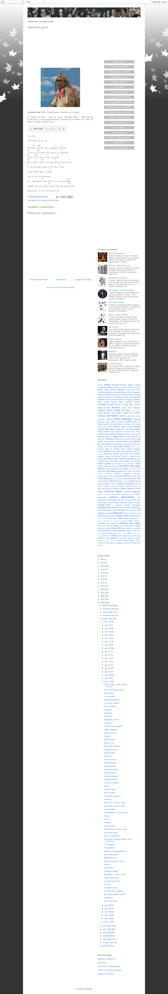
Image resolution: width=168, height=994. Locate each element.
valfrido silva (106, 536)
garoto (106, 441)
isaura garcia (126, 451)
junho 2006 (107, 929)
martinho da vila (134, 481)
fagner (116, 436)
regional (117, 512)
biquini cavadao (104, 408)
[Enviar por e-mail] (61, 196)
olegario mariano (107, 502)
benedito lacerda (106, 404)
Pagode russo (109, 740)
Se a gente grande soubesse (115, 894)
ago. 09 (108, 675)
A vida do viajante (111, 776)
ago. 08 (108, 678)
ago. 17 (108, 652)
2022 (103, 566)
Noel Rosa (112, 351)
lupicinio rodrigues (122, 474)
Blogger (89, 989)
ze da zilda (108, 543)
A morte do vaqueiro (111, 703)
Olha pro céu (109, 743)
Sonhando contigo (111, 871)
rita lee (112, 516)
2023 (103, 563)
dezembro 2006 (109, 606)
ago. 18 (108, 648)
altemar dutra (126, 392)
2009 (103, 593)
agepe (109, 387)
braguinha (136, 408)
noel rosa (111, 500)
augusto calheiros (133, 400)
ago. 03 (108, 915)
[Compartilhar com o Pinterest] (71, 196)
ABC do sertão (109, 793)
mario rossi (123, 481)
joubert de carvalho (132, 461)
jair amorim (124, 454)
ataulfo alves (121, 400)
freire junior (124, 439)
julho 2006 (107, 926)
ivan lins (136, 451)
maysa (106, 484)
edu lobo (110, 429)
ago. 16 (108, 655)
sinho (115, 526)
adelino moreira (111, 385)
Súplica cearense (110, 730)
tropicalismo (112, 533)
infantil (107, 451)
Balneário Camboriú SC (107, 959)
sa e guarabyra (114, 521)
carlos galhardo (104, 413)
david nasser (109, 424)
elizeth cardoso (104, 432)
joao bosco (108, 459)
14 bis (100, 385)
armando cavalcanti (129, 397)
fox (103, 439)
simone (109, 526)
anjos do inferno (122, 395)
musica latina (113, 491)
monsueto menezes (110, 486)
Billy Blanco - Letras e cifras (115, 874)
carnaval (112, 415)
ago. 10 (108, 672)
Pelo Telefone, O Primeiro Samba (121, 290)
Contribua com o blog (119, 148)
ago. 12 (108, 665)
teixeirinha (116, 528)
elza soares (136, 431)
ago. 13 (108, 662)
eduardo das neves (122, 429)
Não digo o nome (110, 858)
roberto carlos (122, 516)
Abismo (107, 864)
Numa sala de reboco (112, 746)
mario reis (114, 481)
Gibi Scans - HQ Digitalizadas (109, 966)
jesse (138, 456)
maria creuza (117, 478)
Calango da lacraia (111, 769)
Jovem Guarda (119, 128)
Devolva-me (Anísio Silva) (114, 861)
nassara (124, 494)
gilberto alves (127, 441)
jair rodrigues (135, 454)
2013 (103, 579)
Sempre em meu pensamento (115, 851)
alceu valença (117, 390)
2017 (103, 573)
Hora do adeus (109, 753)
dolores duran (126, 427)
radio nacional (131, 510)
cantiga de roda (121, 410)
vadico (129, 533)
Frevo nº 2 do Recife (112, 836)
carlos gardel (116, 413)
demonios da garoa (123, 424)
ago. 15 (108, 658)
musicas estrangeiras (104, 494)
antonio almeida (134, 395)
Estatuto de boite (110, 888)
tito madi (112, 531)
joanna (100, 459)
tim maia (101, 531)
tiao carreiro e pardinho (131, 528)
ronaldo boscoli (134, 516)
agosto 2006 (107, 619)
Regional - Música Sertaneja (119, 138)
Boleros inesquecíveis (117, 253)
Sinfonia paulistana (111, 878)
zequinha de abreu (129, 543)
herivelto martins (122, 446)
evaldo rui (108, 437)
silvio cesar (102, 526)
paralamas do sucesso (108, 507)
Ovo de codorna (110, 706)
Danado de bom (110, 763)
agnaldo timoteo (118, 387)
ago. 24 (108, 635)
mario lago (136, 479)
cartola (122, 416)
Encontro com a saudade (113, 891)
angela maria (110, 395)
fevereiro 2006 (108, 943)
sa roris (124, 521)
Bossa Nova (119, 87)
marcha (126, 476)
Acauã (106, 786)
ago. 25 (108, 632)
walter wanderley (110, 540)
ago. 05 (108, 908)
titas (107, 530)
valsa (113, 535)
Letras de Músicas (119, 133)
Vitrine (106, 819)
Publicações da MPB (119, 67)
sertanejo (123, 523)
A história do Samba (116, 302)
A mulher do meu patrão (113, 726)
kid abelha (136, 464)
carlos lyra (127, 413)
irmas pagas (116, 451)
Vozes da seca (109, 789)
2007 (103, 599)
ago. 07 (108, 682)
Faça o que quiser (111, 832)
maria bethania (105, 478)
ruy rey (105, 521)
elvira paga (115, 431)
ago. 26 (108, 628)
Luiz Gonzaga (74, 112)
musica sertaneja (132, 491)
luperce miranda (105, 473)
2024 (103, 559)
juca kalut (127, 464)
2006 (103, 603)
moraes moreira (125, 486)
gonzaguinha (106, 444)
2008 (103, 596)
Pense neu (108, 716)
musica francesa (113, 489)
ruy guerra (134, 518)
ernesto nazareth (129, 434)
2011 (103, 586)
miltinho (113, 484)
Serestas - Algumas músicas (119, 266)
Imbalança (108, 710)
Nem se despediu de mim (114, 690)
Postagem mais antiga (82, 280)
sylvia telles (123, 526)
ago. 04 (108, 912)
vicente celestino (123, 536)
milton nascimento (126, 483)
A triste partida (109, 696)
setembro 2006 (108, 616)
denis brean (136, 424)
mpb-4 (104, 489)
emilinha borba (103, 434)
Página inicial (61, 280)
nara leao (116, 494)
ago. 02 (108, 918)
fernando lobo (125, 437)
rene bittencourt (104, 516)
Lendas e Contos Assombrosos (110, 970)
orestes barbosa (120, 503)
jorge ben (109, 461)
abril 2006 (107, 936)
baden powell (103, 402)
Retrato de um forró (111, 720)
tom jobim (121, 530)
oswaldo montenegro (132, 505)
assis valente (111, 400)
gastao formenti (115, 441)
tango (137, 526)
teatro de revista (104, 528)
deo (99, 427)
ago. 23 (108, 638)
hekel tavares (109, 446)
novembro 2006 (109, 609)
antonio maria (103, 397)
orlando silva (104, 505)
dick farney (107, 427)
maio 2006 (107, 933)
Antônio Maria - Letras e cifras (115, 829)
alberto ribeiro (103, 390)
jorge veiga (118, 461)
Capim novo (108, 723)
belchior (137, 402)
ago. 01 (108, 922)
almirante (117, 392)
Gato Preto (102, 963)
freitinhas (133, 439)
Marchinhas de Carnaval (118, 278)
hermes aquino (135, 446)
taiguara (131, 526)
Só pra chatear (109, 809)
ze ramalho (117, 543)
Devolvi (107, 816)
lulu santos (136, 471)
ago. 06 (108, 905)
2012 (103, 583)
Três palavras (109, 848)
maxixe (100, 484)
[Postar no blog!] (64, 196)
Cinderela (107, 823)
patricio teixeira (125, 508)
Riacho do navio (110, 733)
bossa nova (127, 408)
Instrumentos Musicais (119, 122)
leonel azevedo (111, 469)
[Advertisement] (60, 48)
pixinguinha (121, 510)
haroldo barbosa (117, 444)
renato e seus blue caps (131, 513)
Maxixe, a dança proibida (118, 315)
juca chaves (117, 464)
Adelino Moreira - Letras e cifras (116, 813)
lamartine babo (127, 466)
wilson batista (128, 541)
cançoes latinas (135, 410)
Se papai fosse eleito (112, 881)
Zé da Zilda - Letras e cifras (114, 806)
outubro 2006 (108, 612)
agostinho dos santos (132, 387)
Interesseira (108, 868)
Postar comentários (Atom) (64, 287)
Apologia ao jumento (112, 700)
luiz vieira (128, 471)
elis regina (135, 429)
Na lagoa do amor (110, 750)
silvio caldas (134, 523)
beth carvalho (134, 405)
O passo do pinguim (111, 783)
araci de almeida (115, 397)
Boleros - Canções (119, 82)
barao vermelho (125, 402)
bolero (116, 407)
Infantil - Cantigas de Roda (119, 117)
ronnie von (102, 518)
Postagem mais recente (39, 280)
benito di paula (122, 405)
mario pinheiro (103, 481)
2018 (103, 569)
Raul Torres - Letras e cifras (114, 803)
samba (130, 521)
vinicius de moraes (107, 538)
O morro (107, 884)
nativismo (131, 494)
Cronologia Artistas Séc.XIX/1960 (119, 102)
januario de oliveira (112, 456)
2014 (103, 576)
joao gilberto (132, 459)
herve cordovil (126, 449)
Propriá (106, 736)
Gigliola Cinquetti (115, 339)
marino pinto (127, 479)
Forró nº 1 (108, 756)
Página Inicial (119, 62)
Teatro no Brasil (119, 143)
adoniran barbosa (127, 385)
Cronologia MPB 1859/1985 (119, 97)
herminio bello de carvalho (109, 449)
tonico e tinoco (132, 531)
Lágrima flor (108, 898)
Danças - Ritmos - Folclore (119, 112)
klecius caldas (103, 466)
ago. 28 (108, 625)
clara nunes (110, 422)
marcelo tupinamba (114, 476)
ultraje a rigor (121, 533)
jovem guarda (104, 463)
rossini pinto (112, 518)
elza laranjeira (125, 431)
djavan (116, 426)
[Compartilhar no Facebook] (69, 196)
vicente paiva (135, 536)
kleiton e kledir (114, 466)
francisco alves (112, 439)
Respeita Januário (111, 779)
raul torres (108, 513)
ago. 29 (108, 622)
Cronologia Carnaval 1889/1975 (119, 107)
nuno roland (131, 500)
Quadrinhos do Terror (106, 974)
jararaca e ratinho (128, 456)
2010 (103, 589)
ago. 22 (108, 642)
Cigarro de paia (110, 766)
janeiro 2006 (107, 946)
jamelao (101, 456)
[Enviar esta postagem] (57, 197)
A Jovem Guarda (115, 364)
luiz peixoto (120, 471)
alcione (128, 390)
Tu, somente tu (110, 845)
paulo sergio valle (109, 510)
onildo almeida (53, 200)
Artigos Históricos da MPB (119, 72)
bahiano (114, 402)
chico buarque (123, 418)
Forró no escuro (110, 760)
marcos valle (135, 476)
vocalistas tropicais (126, 538)
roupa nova (122, 518)
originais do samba (133, 502)
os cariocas (117, 505)
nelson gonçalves (122, 496)
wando (119, 540)
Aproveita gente (110, 773)
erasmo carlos (115, 434)
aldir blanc (109, 392)
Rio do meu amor (110, 901)
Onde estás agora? (111, 855)
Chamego (107, 799)
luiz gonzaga (42, 200)
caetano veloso (105, 410)
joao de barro (120, 459)
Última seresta (109, 826)
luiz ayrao (133, 469)
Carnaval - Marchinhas (119, 92)
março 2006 (107, 939)
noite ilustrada (122, 500)
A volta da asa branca (112, 796)
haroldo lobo (129, 444)
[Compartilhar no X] (66, 196)
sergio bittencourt (112, 523)
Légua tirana (108, 693)
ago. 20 (108, 645)
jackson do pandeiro (111, 454)
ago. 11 (108, 668)
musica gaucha (127, 488)
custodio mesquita (124, 422)
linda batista (123, 469)
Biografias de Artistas (119, 77)
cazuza (109, 419)
